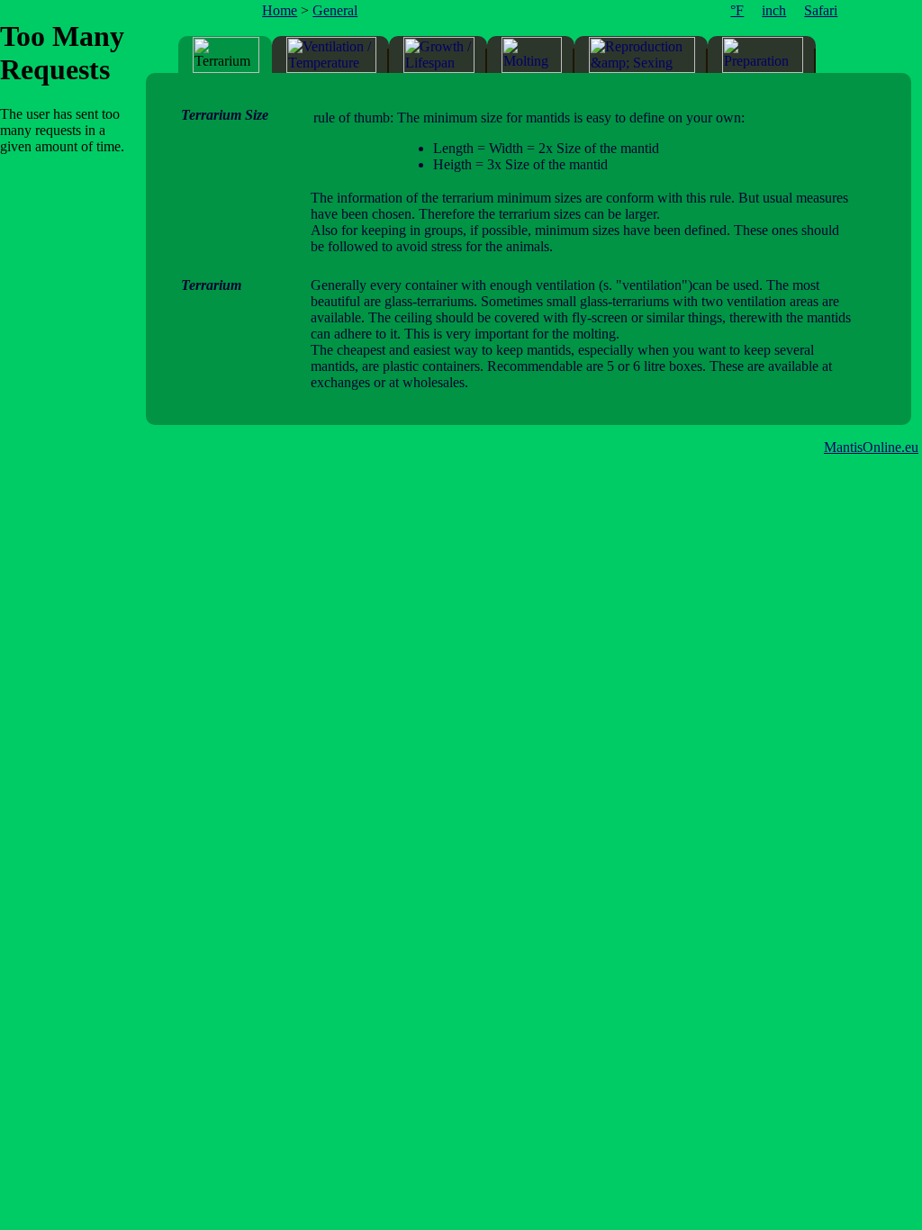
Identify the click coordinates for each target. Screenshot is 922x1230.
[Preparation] (762, 55)
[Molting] (532, 55)
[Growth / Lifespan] (439, 55)
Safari (820, 10)
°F (737, 10)
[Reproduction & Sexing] (642, 55)
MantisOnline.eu (871, 447)
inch (774, 10)
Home (279, 10)
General (334, 10)
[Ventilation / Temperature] (331, 55)
